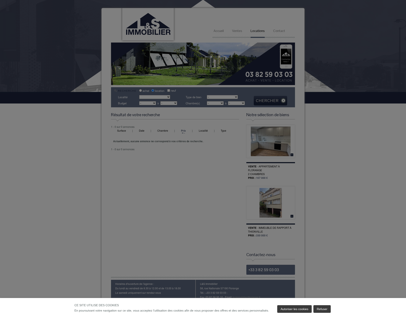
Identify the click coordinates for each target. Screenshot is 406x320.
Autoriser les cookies (294, 309)
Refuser (322, 309)
